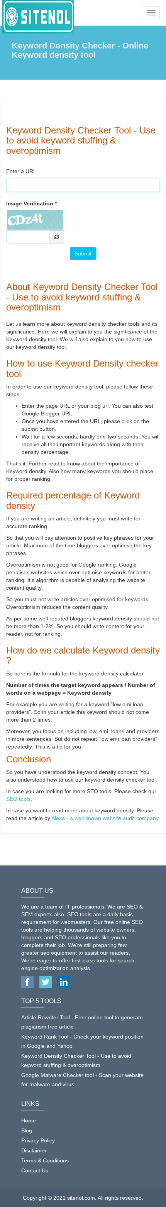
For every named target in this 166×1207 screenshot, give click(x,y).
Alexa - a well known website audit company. (105, 818)
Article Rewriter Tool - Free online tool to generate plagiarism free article (82, 1022)
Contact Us (34, 1170)
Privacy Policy (38, 1140)
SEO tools (18, 799)
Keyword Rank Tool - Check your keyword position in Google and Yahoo (82, 1041)
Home (28, 1120)
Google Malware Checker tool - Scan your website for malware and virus (82, 1079)
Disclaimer (34, 1150)
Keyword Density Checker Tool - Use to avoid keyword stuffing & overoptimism (76, 1060)
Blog (26, 1130)
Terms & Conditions (45, 1160)
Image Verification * (31, 203)
